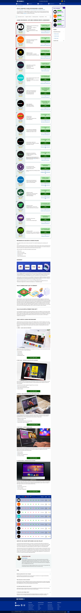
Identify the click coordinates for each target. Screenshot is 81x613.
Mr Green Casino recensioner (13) (45, 198)
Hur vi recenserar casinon (34, 9)
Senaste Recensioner (56, 31)
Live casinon (40, 3)
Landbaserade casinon (31, 609)
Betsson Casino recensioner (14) (45, 45)
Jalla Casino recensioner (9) (45, 223)
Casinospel (30, 3)
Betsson (58, 604)
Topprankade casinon (21, 16)
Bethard (58, 609)
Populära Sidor (55, 40)
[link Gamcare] (22, 605)
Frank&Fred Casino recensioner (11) (45, 173)
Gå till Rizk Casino (33, 391)
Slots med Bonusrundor (50, 609)
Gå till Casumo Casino (33, 491)
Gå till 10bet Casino (33, 357)
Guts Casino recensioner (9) (45, 97)
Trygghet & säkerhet (28, 16)
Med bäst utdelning (30, 604)
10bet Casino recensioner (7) (45, 32)
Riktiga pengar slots (50, 605)
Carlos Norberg (21, 9)
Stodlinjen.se (35, 158)
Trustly (39, 605)
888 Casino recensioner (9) (45, 236)
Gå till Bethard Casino (33, 424)
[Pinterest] (15, 603)
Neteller (39, 609)
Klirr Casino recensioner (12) (45, 134)
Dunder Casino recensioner (45, 70)
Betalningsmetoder (35, 16)
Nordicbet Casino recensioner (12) (45, 185)
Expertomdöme (41, 16)
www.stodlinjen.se (48, 30)
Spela (45, 28)
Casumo (58, 605)
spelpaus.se (42, 56)
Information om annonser (41, 9)
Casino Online (19, 3)
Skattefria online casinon (31, 605)
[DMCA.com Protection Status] (17, 605)
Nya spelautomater (50, 604)
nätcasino (24, 13)
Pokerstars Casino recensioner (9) (45, 147)
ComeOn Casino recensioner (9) (45, 210)
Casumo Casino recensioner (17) (45, 83)
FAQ (45, 16)
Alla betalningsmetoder (40, 604)
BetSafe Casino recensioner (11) (45, 109)
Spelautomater (63, 3)
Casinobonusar (52, 3)
